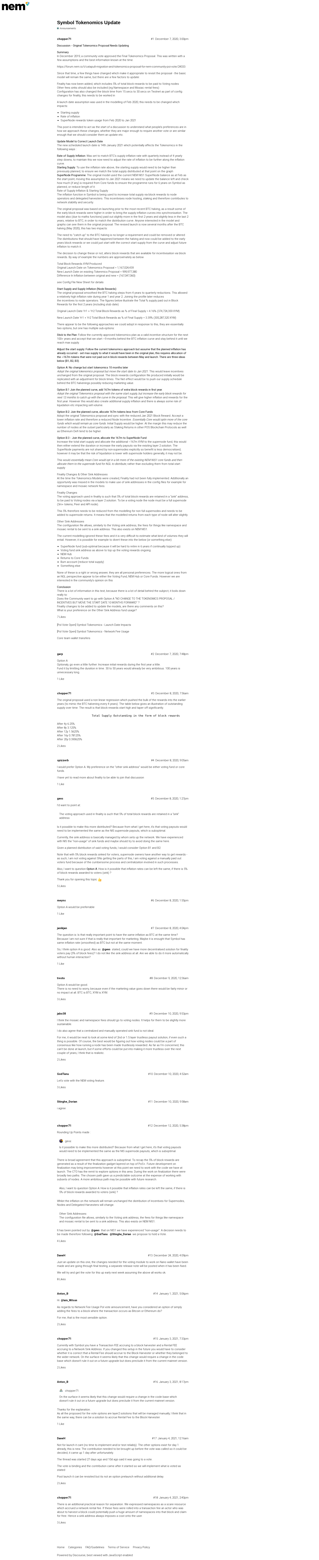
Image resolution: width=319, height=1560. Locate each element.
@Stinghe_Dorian (120, 1234)
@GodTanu (101, 1234)
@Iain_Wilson (69, 1300)
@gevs (106, 949)
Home (61, 1547)
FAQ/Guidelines (94, 1547)
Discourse (79, 1555)
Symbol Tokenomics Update (88, 22)
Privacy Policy (141, 1547)
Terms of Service (118, 1547)
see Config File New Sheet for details (80, 282)
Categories (75, 1547)
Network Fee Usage (87, 1307)
